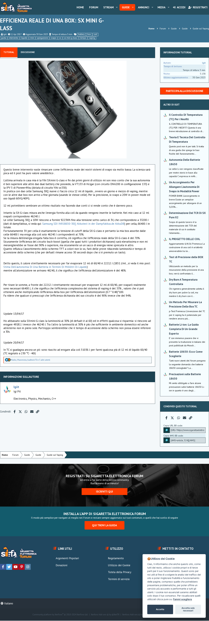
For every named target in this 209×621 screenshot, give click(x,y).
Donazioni (61, 565)
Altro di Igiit (171, 104)
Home (80, 7)
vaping (92, 38)
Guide (126, 7)
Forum (93, 7)
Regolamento (116, 558)
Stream (108, 7)
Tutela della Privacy (119, 572)
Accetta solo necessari (188, 609)
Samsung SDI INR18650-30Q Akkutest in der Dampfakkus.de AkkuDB (83, 223)
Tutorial (8, 52)
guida (3, 38)
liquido (24, 38)
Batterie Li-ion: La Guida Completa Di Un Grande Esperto (184, 329)
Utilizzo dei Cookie (119, 565)
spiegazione (42, 38)
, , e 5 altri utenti (30, 360)
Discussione (28, 52)
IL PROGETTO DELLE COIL (184, 239)
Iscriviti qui (104, 491)
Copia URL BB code (172, 425)
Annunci (143, 7)
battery (81, 34)
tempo (83, 38)
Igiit (5, 34)
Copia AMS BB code (173, 435)
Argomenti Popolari (67, 558)
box (89, 34)
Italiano (8, 603)
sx (60, 38)
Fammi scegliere (182, 599)
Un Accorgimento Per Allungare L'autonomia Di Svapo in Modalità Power (184, 186)
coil (95, 34)
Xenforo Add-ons (105, 614)
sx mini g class (70, 38)
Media (161, 7)
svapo (53, 38)
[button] (116, 7)
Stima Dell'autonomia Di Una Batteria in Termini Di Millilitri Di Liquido (45, 267)
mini (32, 38)
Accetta (160, 609)
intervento (13, 38)
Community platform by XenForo (60, 614)
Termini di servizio (119, 579)
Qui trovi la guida (104, 525)
